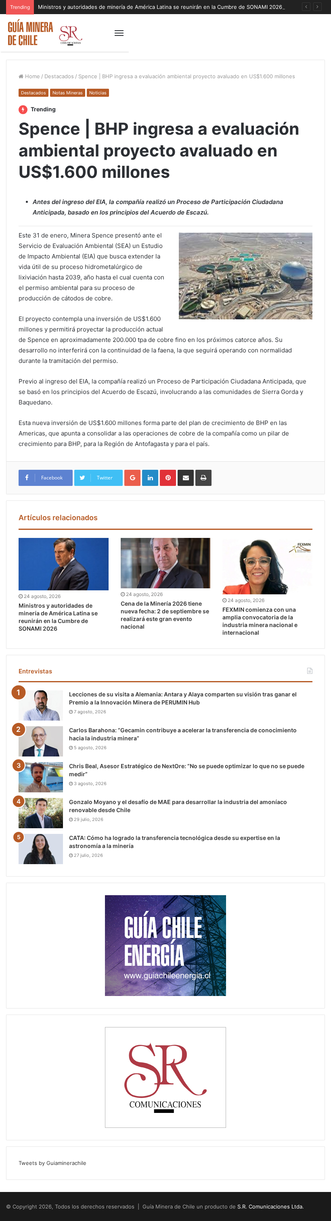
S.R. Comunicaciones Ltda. (270, 1206)
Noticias (98, 93)
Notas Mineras (67, 93)
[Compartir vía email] (186, 478)
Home (31, 76)
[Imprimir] (203, 478)
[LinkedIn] (150, 478)
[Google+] (132, 478)
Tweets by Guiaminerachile (52, 1163)
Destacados (59, 76)
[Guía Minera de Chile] (44, 33)
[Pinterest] (168, 478)
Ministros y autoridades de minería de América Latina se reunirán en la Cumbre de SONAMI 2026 (160, 7)
